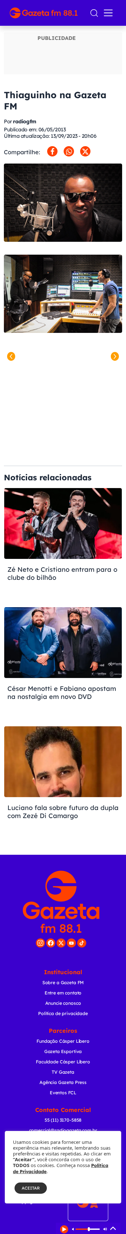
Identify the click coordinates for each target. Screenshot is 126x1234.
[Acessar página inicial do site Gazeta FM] (47, 13)
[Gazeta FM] (61, 901)
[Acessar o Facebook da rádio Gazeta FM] (51, 943)
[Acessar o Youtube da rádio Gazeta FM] (71, 942)
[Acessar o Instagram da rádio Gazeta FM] (40, 943)
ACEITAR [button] (31, 1188)
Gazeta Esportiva (63, 1051)
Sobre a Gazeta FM (63, 982)
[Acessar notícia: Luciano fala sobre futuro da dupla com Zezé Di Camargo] (63, 782)
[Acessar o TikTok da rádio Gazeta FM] (82, 943)
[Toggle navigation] (109, 12)
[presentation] (11, 356)
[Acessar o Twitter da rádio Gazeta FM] (61, 943)
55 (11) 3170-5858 (63, 1120)
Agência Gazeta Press (63, 1082)
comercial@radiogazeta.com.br (63, 1130)
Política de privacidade (63, 1013)
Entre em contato (63, 993)
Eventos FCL (63, 1093)
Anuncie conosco (63, 1003)
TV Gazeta (63, 1072)
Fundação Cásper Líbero (63, 1041)
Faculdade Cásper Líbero (63, 1062)
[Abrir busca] (94, 13)
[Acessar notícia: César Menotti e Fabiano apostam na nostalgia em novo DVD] (63, 663)
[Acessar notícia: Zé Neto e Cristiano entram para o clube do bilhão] (63, 544)
